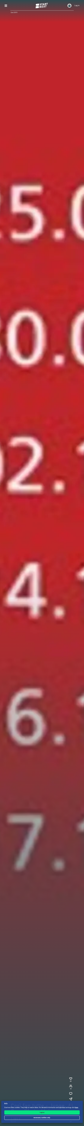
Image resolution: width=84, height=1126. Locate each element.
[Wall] (70, 1093)
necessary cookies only (42, 1118)
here (76, 1107)
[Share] (70, 1099)
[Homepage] (42, 5)
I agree (42, 1112)
